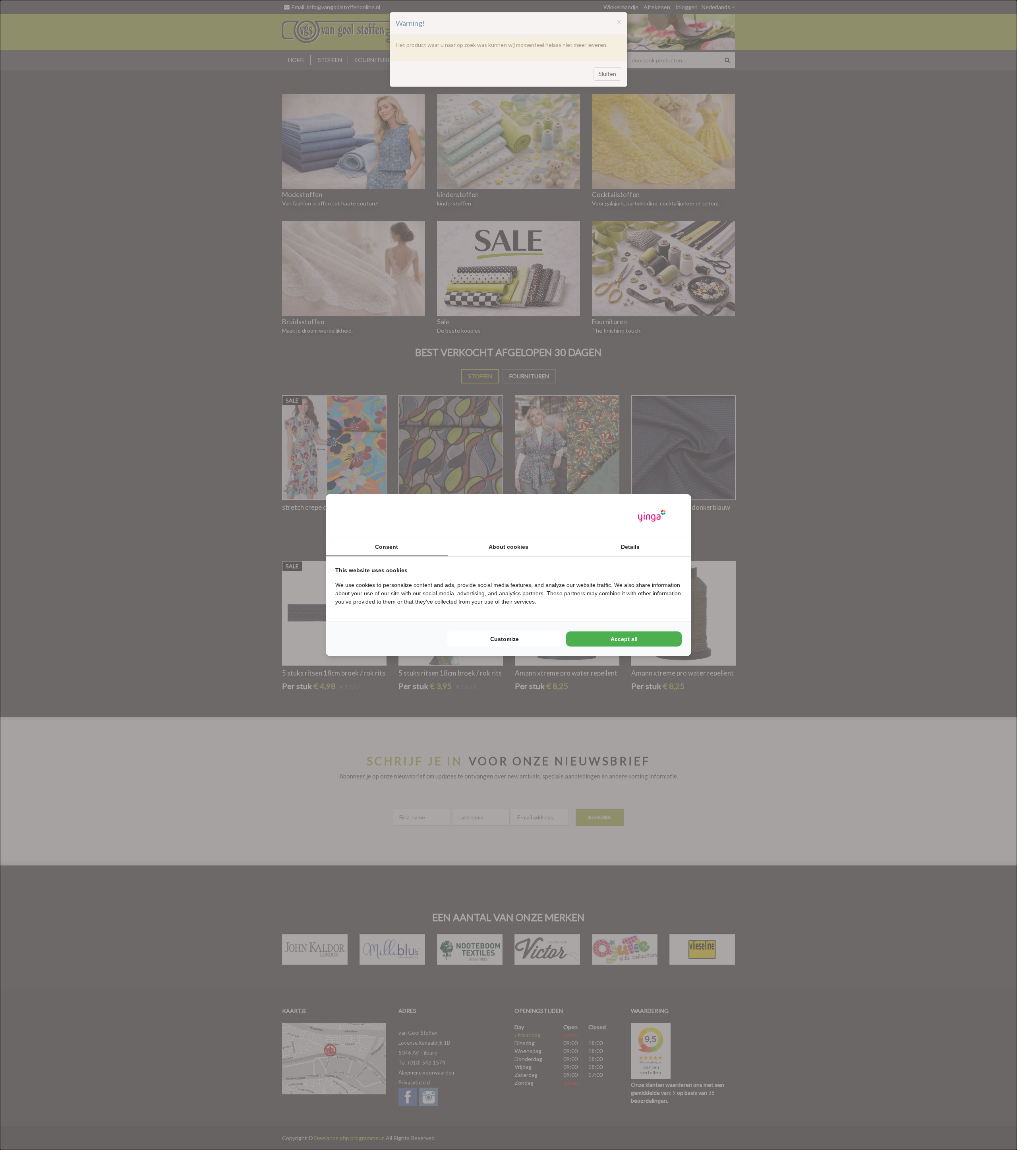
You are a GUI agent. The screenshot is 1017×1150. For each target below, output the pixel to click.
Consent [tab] (386, 547)
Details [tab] (630, 547)
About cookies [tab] (508, 547)
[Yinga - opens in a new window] (652, 516)
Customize (504, 639)
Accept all (624, 639)
